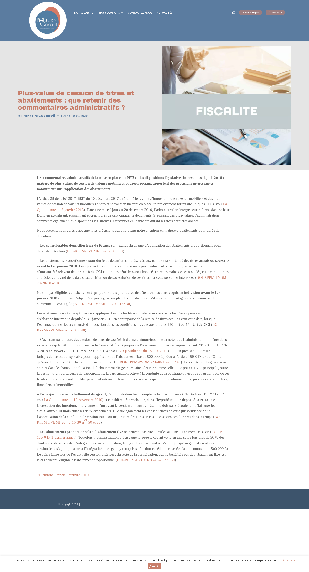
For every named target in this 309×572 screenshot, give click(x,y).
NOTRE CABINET (84, 12)
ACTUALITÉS (164, 12)
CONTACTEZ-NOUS (140, 12)
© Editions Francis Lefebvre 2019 (63, 475)
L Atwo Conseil (43, 116)
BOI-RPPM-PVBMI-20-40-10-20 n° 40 (150, 362)
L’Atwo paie (275, 12)
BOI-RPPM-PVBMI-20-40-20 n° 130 (146, 460)
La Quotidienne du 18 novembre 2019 (73, 400)
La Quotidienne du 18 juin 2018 (143, 351)
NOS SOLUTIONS (109, 12)
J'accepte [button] (154, 566)
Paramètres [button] (290, 560)
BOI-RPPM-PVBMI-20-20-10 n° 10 (95, 251)
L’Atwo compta (250, 12)
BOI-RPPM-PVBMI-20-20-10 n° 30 (102, 304)
